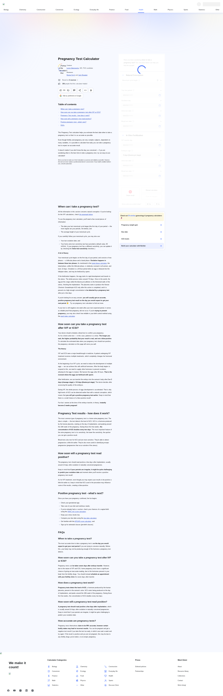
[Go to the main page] (13, 4)
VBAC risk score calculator (76, 511)
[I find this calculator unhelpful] (68, 90)
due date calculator (90, 518)
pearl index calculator (68, 316)
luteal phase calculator (99, 263)
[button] (142, 217)
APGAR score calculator (83, 521)
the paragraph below (86, 214)
